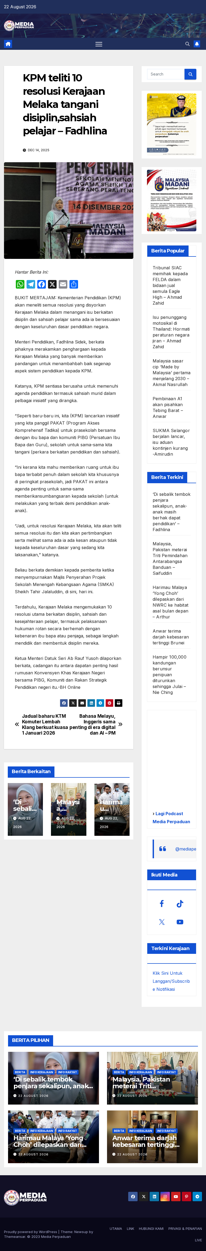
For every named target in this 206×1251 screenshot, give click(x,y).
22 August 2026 (33, 1096)
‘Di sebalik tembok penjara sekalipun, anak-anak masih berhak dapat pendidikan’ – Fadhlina (172, 512)
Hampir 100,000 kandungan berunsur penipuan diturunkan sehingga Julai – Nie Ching (169, 674)
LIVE (198, 1240)
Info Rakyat (67, 1072)
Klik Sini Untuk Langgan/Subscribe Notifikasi (171, 981)
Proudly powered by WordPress (31, 1232)
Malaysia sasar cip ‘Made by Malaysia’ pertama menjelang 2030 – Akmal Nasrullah (171, 372)
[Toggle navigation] (98, 44)
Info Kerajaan (41, 1072)
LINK (130, 1228)
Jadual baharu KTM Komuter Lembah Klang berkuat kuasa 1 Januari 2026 (45, 724)
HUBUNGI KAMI (151, 1228)
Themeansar (14, 1236)
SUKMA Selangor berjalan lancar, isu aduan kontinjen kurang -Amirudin (171, 442)
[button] (187, 44)
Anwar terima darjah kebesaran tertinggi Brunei (171, 636)
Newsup (81, 1232)
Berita (20, 1072)
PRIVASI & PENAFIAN (185, 1228)
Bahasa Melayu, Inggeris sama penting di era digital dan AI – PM (92, 724)
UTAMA (116, 1228)
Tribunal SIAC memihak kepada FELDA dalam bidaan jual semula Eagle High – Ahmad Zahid (170, 285)
